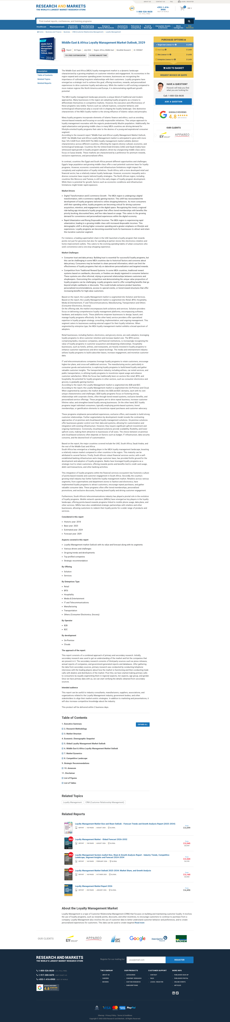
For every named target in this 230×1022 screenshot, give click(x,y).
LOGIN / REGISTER (187, 2)
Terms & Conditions (124, 1015)
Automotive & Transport (123, 27)
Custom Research (133, 982)
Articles (177, 985)
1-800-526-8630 (144, 12)
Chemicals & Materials (73, 27)
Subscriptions (132, 985)
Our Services (190, 27)
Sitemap (101, 1015)
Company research (133, 978)
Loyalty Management (72, 802)
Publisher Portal (181, 978)
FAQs (152, 978)
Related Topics (44, 79)
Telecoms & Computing (136, 27)
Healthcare (41, 27)
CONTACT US (160, 2)
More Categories (178, 27)
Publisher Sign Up (181, 975)
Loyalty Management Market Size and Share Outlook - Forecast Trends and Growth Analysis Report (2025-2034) (125, 824)
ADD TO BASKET (173, 68)
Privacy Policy (111, 1015)
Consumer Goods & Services (162, 27)
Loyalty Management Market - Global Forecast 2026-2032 (101, 839)
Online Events (180, 982)
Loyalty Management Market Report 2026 (93, 886)
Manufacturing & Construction (87, 27)
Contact (153, 975)
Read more (139, 923)
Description (42, 71)
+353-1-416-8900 (163, 8)
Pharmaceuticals (57, 27)
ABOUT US (147, 2)
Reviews (105, 982)
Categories (130, 975)
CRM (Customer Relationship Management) (104, 802)
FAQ (171, 2)
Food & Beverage (148, 27)
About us (106, 975)
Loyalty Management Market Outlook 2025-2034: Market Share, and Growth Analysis (113, 870)
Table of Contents (45, 75)
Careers (105, 978)
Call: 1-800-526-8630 (173, 95)
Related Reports (44, 83)
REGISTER (179, 960)
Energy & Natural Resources (106, 27)
